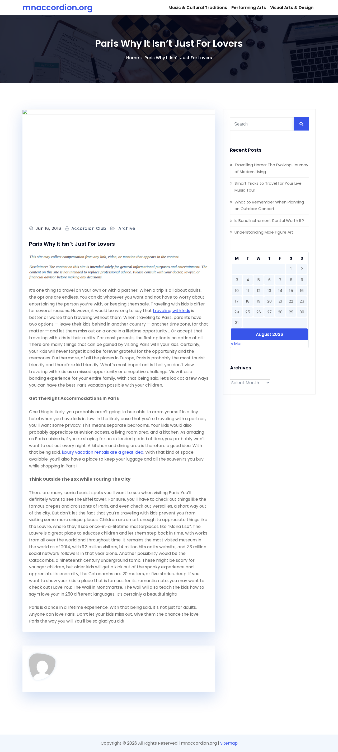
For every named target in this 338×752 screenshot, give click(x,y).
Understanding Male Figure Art (263, 232)
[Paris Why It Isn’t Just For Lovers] (118, 163)
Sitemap (229, 743)
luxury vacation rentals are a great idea (102, 452)
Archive (126, 228)
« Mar (236, 344)
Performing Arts (248, 7)
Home (132, 58)
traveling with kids (171, 311)
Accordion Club (88, 228)
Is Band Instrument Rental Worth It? (269, 220)
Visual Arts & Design (291, 7)
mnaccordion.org (57, 7)
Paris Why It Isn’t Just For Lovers (178, 58)
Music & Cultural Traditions (197, 7)
